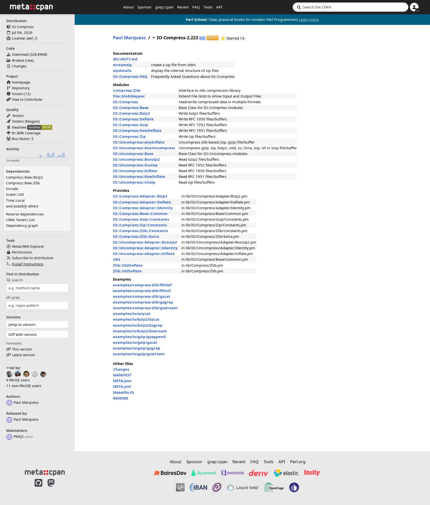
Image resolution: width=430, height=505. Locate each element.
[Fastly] (312, 473)
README (120, 398)
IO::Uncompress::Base (133, 153)
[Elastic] (285, 473)
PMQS (19, 436)
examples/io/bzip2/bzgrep (137, 325)
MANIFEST (122, 374)
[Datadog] (232, 473)
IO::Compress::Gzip (130, 124)
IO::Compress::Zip (129, 136)
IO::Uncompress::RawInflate (139, 176)
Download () (29, 54)
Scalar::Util (15, 194)
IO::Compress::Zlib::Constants (140, 230)
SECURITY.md (125, 58)
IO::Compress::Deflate (133, 118)
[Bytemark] (203, 473)
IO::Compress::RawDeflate (137, 130)
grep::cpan (164, 6)
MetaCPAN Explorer (28, 246)
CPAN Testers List (20, 219)
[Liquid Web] (243, 487)
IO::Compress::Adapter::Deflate (142, 202)
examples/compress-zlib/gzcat (141, 296)
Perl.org (297, 461)
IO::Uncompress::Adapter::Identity (145, 247)
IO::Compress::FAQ (130, 76)
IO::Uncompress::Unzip (134, 182)
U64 (116, 259)
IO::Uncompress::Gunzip (135, 164)
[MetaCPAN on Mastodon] (56, 488)
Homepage (21, 82)
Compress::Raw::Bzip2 (24, 177)
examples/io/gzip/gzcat (135, 342)
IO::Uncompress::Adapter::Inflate (144, 253)
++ (212, 38)
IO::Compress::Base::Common (140, 213)
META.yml (122, 386)
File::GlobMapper (129, 96)
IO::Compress (125, 101)
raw (29, 60)
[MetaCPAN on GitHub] (38, 488)
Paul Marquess (26, 402)
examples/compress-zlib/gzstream (145, 307)
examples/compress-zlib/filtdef (142, 284)
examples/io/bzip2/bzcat (136, 319)
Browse (18, 60)
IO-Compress (23, 26)
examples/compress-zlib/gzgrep (143, 302)
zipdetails (122, 70)
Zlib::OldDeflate (128, 265)
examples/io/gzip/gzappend (139, 336)
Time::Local (15, 200)
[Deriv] (259, 473)
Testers (18, 115)
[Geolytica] (180, 487)
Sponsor (144, 6)
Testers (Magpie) (26, 121)
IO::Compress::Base (131, 107)
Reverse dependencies (25, 214)
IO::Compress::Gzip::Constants (141, 219)
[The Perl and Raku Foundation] (294, 487)
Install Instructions (28, 264)
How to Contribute (27, 99)
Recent (183, 6)
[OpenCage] (274, 487)
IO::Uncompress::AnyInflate (138, 142)
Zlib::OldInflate (127, 270)
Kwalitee (19, 127)
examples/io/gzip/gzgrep (136, 348)
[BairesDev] (170, 473)
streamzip (122, 64)
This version (22, 349)
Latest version (23, 355)
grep (16, 297)
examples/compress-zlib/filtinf (142, 290)
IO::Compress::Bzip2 (131, 113)
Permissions (22, 252)
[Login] (414, 7)
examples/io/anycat (132, 313)
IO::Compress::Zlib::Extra (136, 236)
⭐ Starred (233, 38)
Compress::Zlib (127, 90)
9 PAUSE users (18, 380)
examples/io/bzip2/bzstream (140, 330)
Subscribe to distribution (33, 257)
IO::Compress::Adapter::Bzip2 (140, 196)
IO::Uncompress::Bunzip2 (136, 159)
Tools (208, 6)
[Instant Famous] (217, 487)
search (17, 280)
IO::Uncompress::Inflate (135, 170)
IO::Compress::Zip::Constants (140, 224)
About (128, 6)
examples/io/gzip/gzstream (139, 353)
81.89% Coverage (26, 133)
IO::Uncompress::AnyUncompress (144, 147)
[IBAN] (198, 487)
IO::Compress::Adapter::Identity (143, 207)
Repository (21, 88)
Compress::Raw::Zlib (23, 183)
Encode (12, 188)
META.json (122, 380)
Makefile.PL (123, 392)
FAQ (196, 6)
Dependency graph (22, 225)
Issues (17, 93)
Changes (19, 66)
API (219, 6)
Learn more (309, 19)
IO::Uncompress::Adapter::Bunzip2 (145, 242)
